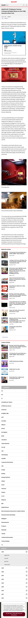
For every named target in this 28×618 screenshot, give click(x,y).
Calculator (4, 439)
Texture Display (5, 541)
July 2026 (6, 558)
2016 (2, 598)
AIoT (2, 417)
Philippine (3, 518)
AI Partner (3, 409)
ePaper (3, 481)
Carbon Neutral (5, 443)
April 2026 (6, 561)
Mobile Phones (5, 507)
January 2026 (7, 564)
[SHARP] (14, 1)
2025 (2, 568)
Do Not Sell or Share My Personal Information (14, 614)
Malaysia (6, 18)
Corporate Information (7, 462)
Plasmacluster (5, 522)
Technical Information (7, 537)
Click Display (4, 454)
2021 (2, 579)
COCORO (3, 458)
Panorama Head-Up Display (8, 515)
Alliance (3, 424)
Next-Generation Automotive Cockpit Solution (13, 511)
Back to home (5, 337)
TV (2, 545)
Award (3, 428)
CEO (2, 451)
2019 (2, 586)
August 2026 (6, 555)
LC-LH (2, 496)
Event (2, 484)
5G (2, 391)
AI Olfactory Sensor (6, 406)
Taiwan (3, 533)
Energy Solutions (5, 477)
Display (3, 473)
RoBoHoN (3, 530)
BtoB (2, 436)
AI (1, 398)
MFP (2, 503)
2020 (2, 583)
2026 (2, 551)
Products (3, 526)
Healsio (3, 492)
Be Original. (4, 432)
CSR (2, 466)
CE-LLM (3, 447)
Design (3, 469)
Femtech (3, 488)
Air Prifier (3, 421)
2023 (2, 575)
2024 (2, 571)
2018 (2, 590)
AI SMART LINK (4, 413)
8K (2, 18)
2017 (2, 594)
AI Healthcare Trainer (6, 402)
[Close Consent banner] (26, 603)
